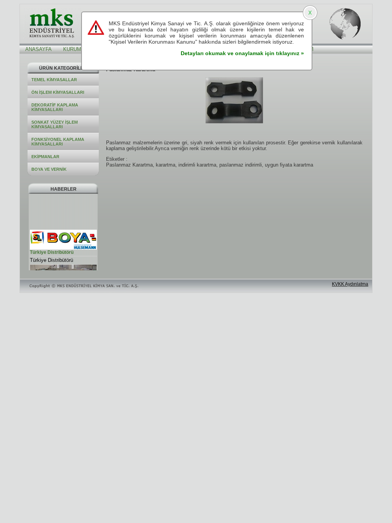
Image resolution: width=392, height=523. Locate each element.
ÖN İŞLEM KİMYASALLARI (57, 92)
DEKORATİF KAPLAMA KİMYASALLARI (54, 107)
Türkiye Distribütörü (52, 251)
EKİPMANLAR (45, 156)
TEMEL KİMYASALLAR (54, 79)
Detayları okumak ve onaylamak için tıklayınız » (242, 53)
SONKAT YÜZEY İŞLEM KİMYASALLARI (54, 124)
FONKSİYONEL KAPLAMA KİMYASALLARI (57, 141)
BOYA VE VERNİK (49, 169)
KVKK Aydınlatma (350, 284)
